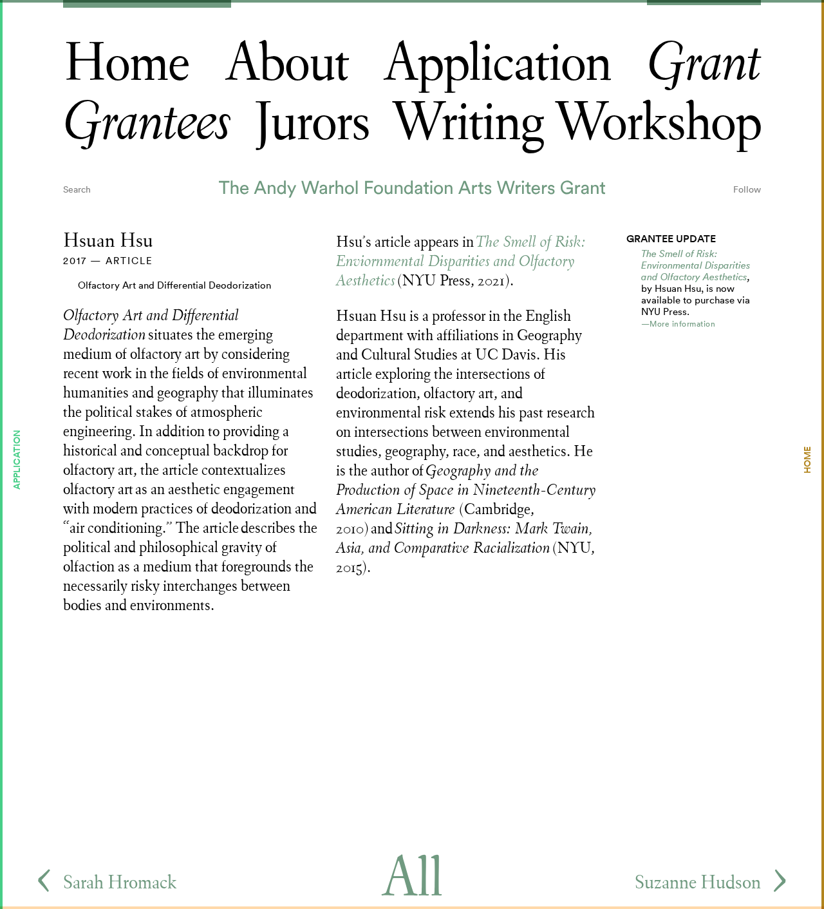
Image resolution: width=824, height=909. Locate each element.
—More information (678, 323)
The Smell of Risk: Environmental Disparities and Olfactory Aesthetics (696, 265)
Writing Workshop (576, 123)
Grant (704, 63)
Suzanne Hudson (698, 882)
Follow (747, 189)
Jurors (312, 123)
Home (126, 63)
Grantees (147, 122)
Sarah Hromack (119, 882)
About (286, 63)
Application (497, 63)
